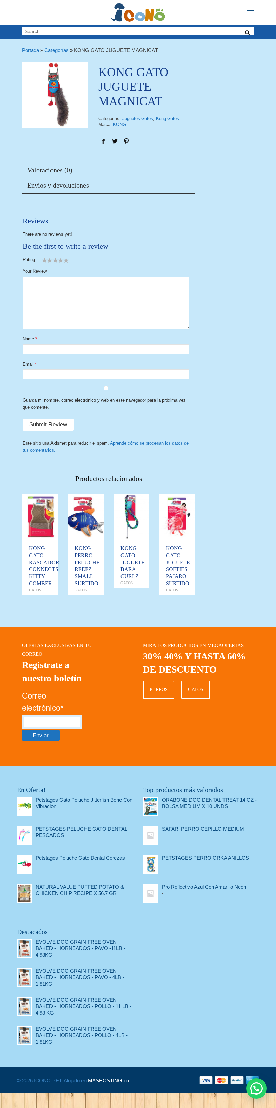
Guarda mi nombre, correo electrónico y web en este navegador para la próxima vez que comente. (104, 404)
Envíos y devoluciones (58, 185)
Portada (30, 50)
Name (28, 338)
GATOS (195, 689)
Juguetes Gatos (137, 118)
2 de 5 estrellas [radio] (47, 260)
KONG (119, 124)
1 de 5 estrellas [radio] (44, 260)
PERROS (159, 689)
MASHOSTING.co (108, 1080)
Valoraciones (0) (49, 170)
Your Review (35, 271)
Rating (29, 259)
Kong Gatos (167, 118)
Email (28, 364)
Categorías (56, 50)
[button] (256, 1088)
